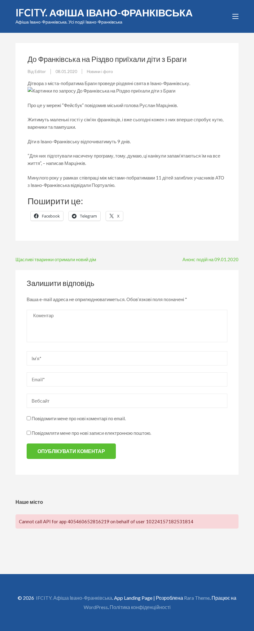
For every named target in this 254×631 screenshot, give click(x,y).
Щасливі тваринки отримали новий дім (55, 259)
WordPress (96, 607)
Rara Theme (197, 598)
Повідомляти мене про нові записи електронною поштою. (91, 433)
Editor (40, 71)
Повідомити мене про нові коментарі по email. (79, 418)
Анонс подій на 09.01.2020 (210, 259)
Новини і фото (100, 71)
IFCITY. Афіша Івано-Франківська (104, 12)
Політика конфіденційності (140, 607)
